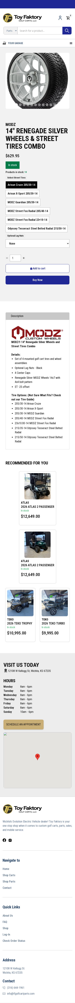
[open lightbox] (37, 81)
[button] (13, 43)
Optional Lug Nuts (15, 236)
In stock (12, 165)
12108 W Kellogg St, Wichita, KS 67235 (29, 671)
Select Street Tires (16, 177)
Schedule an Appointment (23, 724)
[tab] (37, 316)
